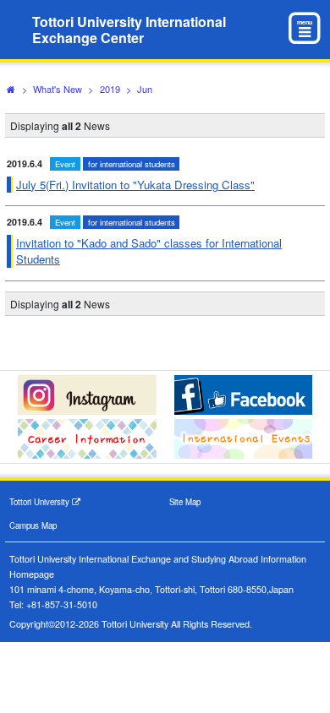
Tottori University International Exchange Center (129, 30)
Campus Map (33, 525)
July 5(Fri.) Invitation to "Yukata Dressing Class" (135, 185)
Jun (144, 88)
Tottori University (40, 502)
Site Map (185, 502)
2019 (110, 88)
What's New (57, 88)
